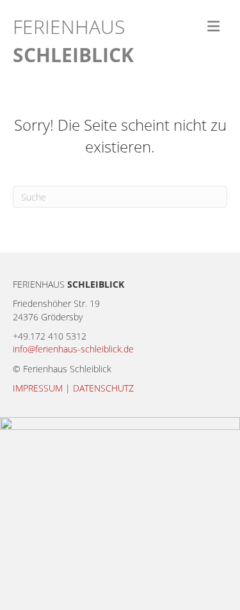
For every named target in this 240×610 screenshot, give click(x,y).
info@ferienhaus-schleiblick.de (73, 349)
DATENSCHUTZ (103, 388)
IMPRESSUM (38, 388)
